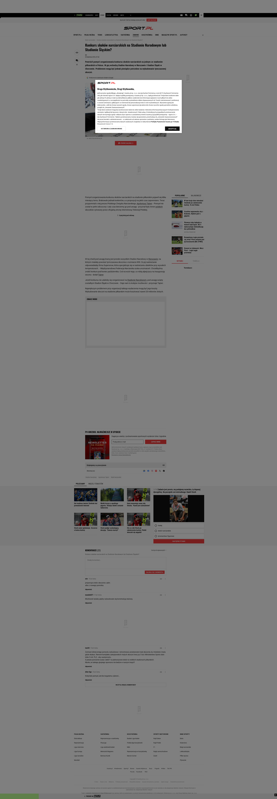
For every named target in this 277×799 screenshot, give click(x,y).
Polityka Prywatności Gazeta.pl (161, 122)
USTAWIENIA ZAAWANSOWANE (111, 129)
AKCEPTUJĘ (172, 129)
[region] (138, 106)
